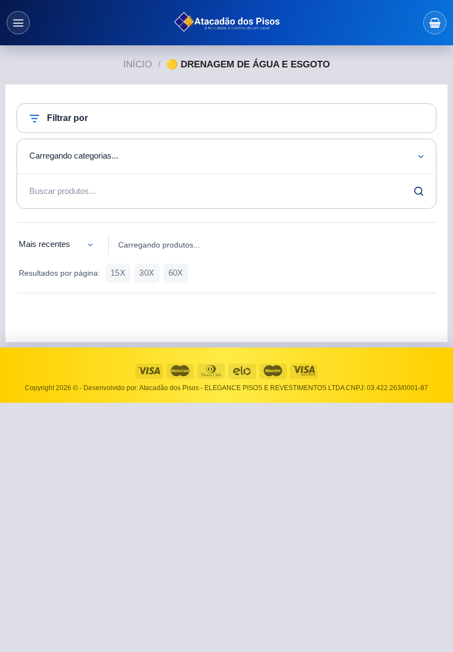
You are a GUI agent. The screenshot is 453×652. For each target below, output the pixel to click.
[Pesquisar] (418, 191)
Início (137, 64)
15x (117, 273)
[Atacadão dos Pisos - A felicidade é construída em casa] (226, 22)
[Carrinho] (434, 22)
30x (146, 273)
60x (175, 273)
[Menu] (18, 22)
